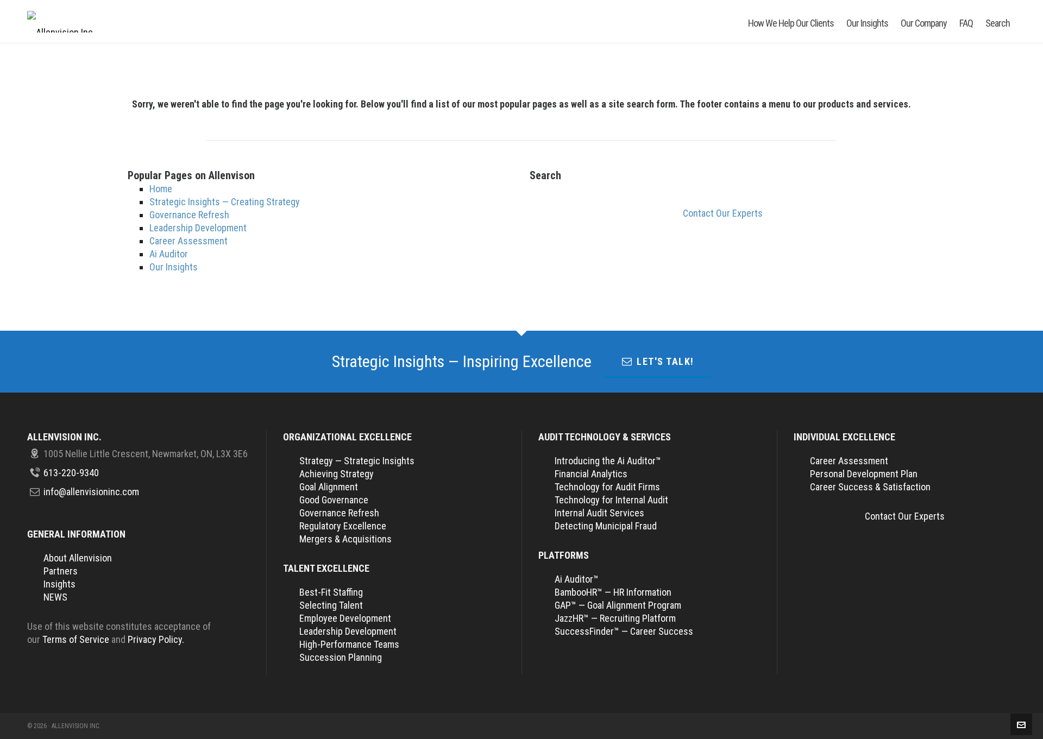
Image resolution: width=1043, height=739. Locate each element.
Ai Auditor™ (577, 579)
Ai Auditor (168, 254)
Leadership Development (198, 227)
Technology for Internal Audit (611, 500)
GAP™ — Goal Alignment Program (618, 605)
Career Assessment (188, 241)
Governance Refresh (189, 214)
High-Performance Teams (349, 644)
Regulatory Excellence (342, 526)
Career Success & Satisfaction (870, 486)
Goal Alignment (328, 486)
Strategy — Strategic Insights (356, 460)
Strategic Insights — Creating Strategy (224, 201)
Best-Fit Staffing (331, 592)
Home (160, 188)
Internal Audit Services (599, 513)
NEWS (55, 597)
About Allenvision (77, 558)
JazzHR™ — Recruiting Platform (615, 618)
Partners (60, 571)
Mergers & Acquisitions (345, 539)
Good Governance (333, 500)
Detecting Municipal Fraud (606, 526)
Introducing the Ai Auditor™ (608, 460)
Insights (59, 584)
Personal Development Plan (864, 473)
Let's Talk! (665, 361)
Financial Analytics (591, 473)
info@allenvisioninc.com (91, 491)
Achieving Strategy (336, 473)
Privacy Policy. (156, 639)
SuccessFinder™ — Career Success (624, 631)
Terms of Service (75, 639)
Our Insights (173, 267)
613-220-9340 (71, 472)
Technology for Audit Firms (607, 486)
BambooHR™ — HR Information (613, 592)
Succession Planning (340, 657)
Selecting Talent (331, 605)
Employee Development (345, 618)
